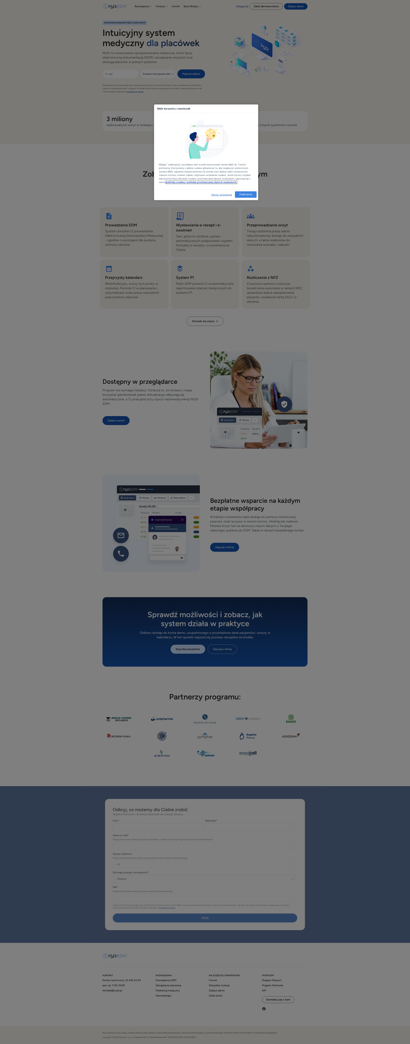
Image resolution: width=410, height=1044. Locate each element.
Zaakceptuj (245, 194)
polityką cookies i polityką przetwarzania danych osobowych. (201, 182)
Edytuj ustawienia (222, 194)
